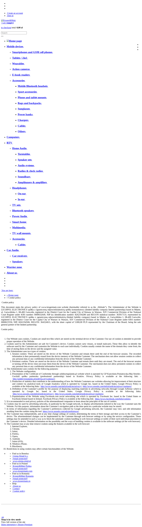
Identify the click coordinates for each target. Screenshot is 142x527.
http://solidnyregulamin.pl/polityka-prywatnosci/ (34, 379)
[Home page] (8, 20)
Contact (16, 488)
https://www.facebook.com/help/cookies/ (113, 399)
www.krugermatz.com (22, 471)
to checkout (6, 27)
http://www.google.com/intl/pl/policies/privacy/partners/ (107, 386)
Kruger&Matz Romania (23, 476)
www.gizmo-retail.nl (21, 461)
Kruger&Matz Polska (21, 466)
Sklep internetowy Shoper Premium (16, 524)
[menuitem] (32, 52)
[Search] (2, 36)
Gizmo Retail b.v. (20, 456)
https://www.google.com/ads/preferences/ (61, 411)
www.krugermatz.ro (21, 481)
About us (16, 486)
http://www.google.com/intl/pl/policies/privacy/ (61, 386)
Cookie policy (18, 491)
